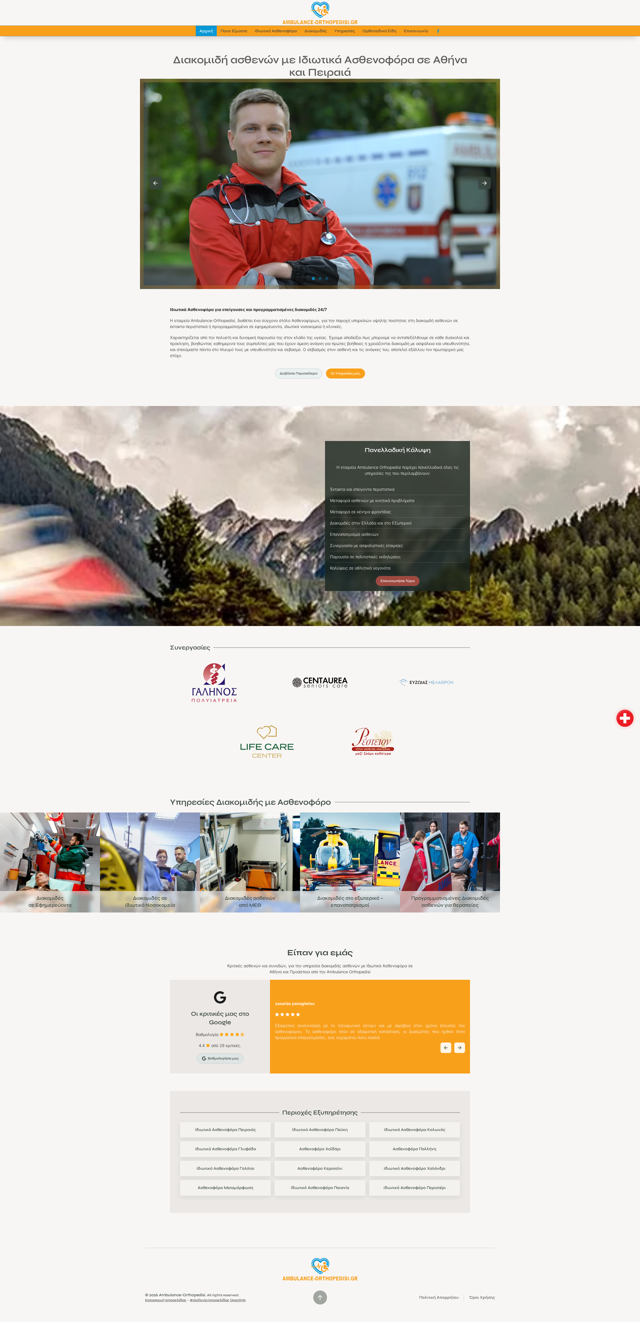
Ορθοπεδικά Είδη (379, 30)
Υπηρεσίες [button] (344, 30)
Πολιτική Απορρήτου (439, 1297)
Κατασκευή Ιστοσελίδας (165, 1300)
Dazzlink (238, 1300)
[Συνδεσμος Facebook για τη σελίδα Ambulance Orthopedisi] (438, 30)
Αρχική (206, 30)
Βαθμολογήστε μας (223, 1058)
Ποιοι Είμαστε (233, 30)
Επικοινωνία (416, 30)
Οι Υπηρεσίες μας (345, 373)
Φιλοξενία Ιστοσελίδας (210, 1300)
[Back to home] (320, 13)
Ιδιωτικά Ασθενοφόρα (276, 30)
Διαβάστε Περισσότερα (299, 373)
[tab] (313, 278)
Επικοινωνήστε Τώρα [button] (397, 581)
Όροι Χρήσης (482, 1297)
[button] (155, 183)
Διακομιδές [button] (315, 30)
